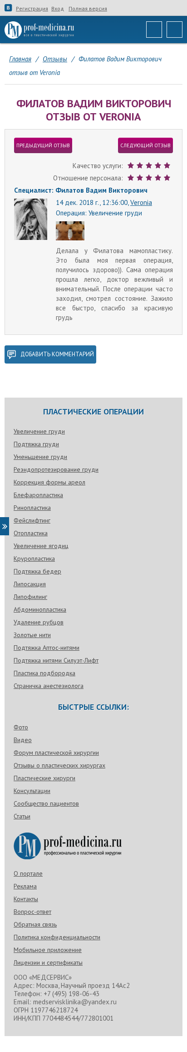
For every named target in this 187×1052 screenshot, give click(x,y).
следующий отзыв (145, 145)
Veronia (141, 202)
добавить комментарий (57, 354)
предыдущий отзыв (43, 145)
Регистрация (32, 8)
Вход (57, 8)
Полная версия (88, 8)
